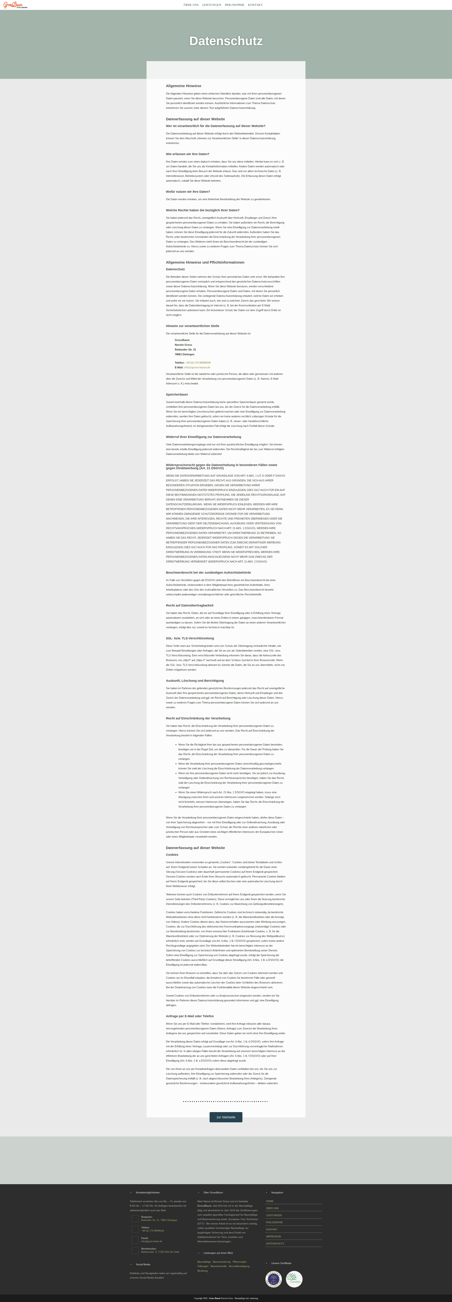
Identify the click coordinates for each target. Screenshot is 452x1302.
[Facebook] (135, 1285)
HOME (269, 1201)
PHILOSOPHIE (274, 1222)
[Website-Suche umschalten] (267, 5)
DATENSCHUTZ (275, 1243)
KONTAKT (272, 1229)
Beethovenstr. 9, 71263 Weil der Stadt (160, 1252)
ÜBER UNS (272, 1208)
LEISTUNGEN (274, 1215)
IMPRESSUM (273, 1236)
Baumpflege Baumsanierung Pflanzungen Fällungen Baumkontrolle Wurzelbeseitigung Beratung (224, 1266)
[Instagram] (144, 1285)
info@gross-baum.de (197, 367)
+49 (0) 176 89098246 (198, 362)
